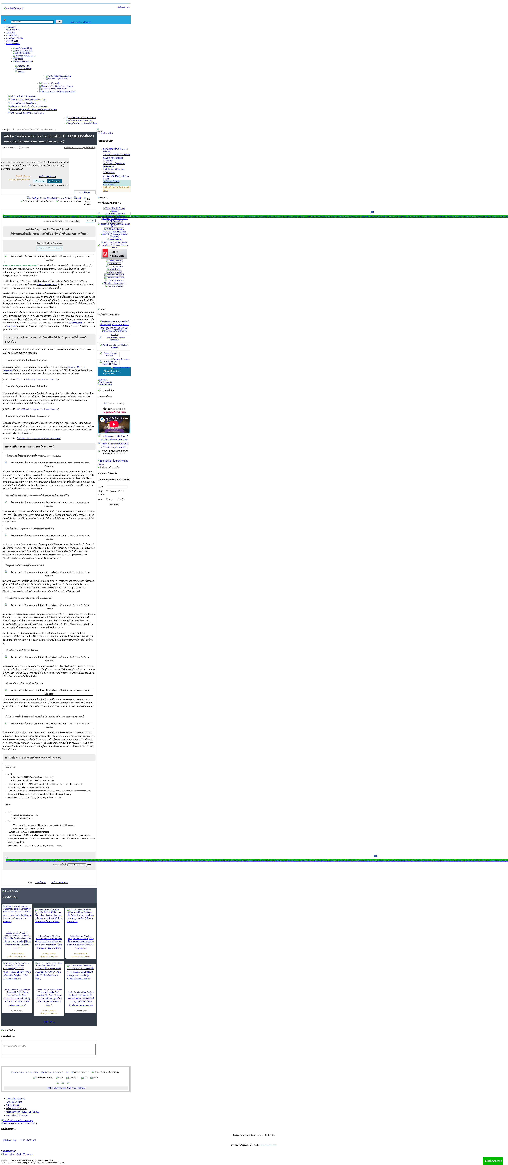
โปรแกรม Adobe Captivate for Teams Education (37, 409)
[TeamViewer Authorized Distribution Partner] (114, 216)
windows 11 (28, 51)
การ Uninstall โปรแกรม (17, 1115)
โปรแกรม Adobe (49, 129)
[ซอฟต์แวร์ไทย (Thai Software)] (105, 384)
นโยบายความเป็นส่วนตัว (35, 1157)
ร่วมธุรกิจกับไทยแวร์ (91, 123)
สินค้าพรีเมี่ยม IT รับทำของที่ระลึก (116, 189)
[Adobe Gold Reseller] (114, 258)
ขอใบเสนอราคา (123, 7)
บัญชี (21, 59)
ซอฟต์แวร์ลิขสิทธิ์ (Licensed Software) (30, 129)
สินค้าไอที (12, 129)
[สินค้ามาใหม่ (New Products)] (105, 382)
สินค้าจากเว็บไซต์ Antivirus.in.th (111, 183)
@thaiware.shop (9, 1140)
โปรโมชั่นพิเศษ (65, 76)
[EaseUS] (114, 211)
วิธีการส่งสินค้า (30, 97)
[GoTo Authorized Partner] (114, 231)
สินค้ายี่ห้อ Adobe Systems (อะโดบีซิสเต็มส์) (80, 148)
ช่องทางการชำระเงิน (65, 86)
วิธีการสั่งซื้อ (55, 83)
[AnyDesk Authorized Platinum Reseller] (114, 247)
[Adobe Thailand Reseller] (114, 355)
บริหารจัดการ (30, 56)
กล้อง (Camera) (109, 172)
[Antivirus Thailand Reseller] (114, 331)
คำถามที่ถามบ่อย (14, 1102)
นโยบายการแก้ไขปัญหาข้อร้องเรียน (22, 1112)
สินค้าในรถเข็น (105, 133)
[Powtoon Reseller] (114, 286)
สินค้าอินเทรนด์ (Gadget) (114, 169)
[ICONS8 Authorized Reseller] (114, 234)
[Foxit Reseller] (114, 264)
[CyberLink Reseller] (114, 280)
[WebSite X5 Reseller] (114, 229)
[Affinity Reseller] (114, 261)
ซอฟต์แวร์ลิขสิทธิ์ (12, 30)
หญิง (122, 499)
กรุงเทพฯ (113, 491)
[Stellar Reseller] (114, 239)
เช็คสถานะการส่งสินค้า (67, 92)
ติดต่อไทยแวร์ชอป (13, 44)
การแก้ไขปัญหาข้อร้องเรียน (46, 110)
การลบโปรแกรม (38, 113)
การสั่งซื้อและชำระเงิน (14, 38)
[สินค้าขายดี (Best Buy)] (103, 380)
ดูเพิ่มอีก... (49, 1021)
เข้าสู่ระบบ (86, 22)
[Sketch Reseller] (114, 272)
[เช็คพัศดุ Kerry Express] (52, 1072)
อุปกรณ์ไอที (10, 33)
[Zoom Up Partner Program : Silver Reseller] (114, 226)
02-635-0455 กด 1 (28, 1140)
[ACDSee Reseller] (114, 266)
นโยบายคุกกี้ (54, 1157)
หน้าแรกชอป (11, 27)
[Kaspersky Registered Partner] (114, 218)
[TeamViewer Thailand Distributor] (114, 339)
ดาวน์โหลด (85, 192)
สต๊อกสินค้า (28, 61)
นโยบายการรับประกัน (39, 106)
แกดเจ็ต (26, 66)
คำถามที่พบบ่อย (12, 41)
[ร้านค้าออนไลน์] (14, 8)
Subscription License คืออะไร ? (50, 248)
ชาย (111, 499)
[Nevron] (114, 236)
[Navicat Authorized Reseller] (114, 242)
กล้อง (23, 72)
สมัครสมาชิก (75, 22)
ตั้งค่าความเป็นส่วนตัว (11, 1157)
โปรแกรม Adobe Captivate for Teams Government (38, 438)
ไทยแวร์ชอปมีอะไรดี (37, 100)
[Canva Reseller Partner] (114, 208)
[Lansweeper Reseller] (114, 278)
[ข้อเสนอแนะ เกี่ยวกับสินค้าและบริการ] (114, 464)
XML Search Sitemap (76, 1088)
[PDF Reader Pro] (114, 221)
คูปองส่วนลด (62, 79)
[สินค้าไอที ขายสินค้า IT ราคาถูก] (17, 1120)
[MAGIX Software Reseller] (114, 283)
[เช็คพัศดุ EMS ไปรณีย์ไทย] (24, 1072)
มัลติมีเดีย (26, 53)
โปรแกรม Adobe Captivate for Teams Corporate (37, 379)
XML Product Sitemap (56, 1088)
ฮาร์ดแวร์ (27, 69)
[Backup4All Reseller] (114, 275)
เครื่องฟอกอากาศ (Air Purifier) (116, 154)
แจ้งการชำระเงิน (60, 89)
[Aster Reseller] (114, 269)
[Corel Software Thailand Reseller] (114, 363)
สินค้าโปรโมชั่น (12, 35)
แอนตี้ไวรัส (27, 48)
